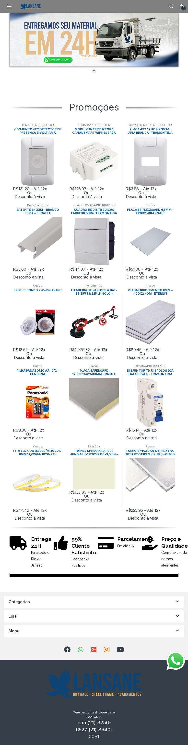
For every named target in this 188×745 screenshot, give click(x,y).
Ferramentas (94, 285)
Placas (150, 205)
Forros (150, 446)
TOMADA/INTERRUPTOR (38, 125)
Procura (171, 6)
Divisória (33, 205)
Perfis (44, 205)
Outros (133, 125)
